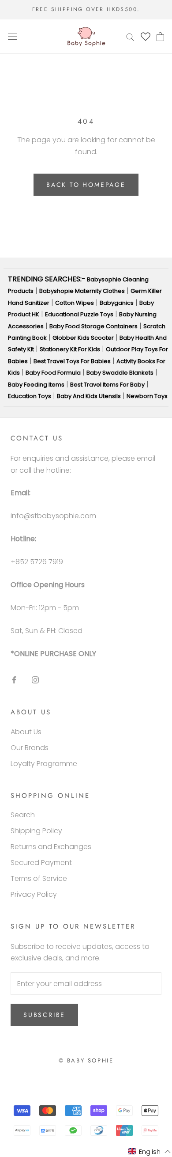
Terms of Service (39, 878)
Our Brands (30, 748)
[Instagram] (35, 679)
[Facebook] (14, 679)
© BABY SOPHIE (86, 1060)
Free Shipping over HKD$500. (86, 9)
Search (23, 815)
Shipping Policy (36, 831)
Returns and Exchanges (51, 847)
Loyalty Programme (44, 764)
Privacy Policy (34, 894)
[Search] (130, 36)
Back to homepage (86, 184)
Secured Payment (41, 862)
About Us (26, 732)
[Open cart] (160, 36)
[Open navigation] (12, 36)
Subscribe (44, 1014)
